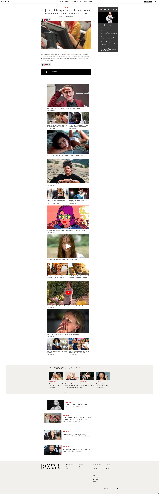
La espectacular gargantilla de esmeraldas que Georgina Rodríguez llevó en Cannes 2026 (109, 32)
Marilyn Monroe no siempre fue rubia (77, 404)
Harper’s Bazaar (69, 16)
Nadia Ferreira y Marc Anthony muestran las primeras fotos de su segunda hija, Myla (77, 418)
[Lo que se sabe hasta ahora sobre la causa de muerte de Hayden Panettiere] (52, 450)
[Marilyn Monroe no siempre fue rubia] (55, 405)
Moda (61, 1)
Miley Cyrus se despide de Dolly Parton (56, 384)
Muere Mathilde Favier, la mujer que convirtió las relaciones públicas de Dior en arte (76, 436)
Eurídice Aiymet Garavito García (77, 406)
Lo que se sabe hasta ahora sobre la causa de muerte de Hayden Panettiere (77, 450)
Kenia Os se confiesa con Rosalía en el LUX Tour (87, 385)
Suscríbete (148, 1)
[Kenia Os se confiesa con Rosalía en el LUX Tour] (87, 376)
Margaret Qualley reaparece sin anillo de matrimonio (102, 385)
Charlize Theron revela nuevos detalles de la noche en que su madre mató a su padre (72, 387)
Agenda (91, 1)
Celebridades (74, 1)
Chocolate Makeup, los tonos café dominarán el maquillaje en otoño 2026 (109, 43)
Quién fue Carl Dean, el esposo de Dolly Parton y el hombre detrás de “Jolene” (108, 26)
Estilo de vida (83, 1)
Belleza (67, 1)
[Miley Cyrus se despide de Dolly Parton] (56, 376)
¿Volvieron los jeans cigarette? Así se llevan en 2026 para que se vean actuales (108, 49)
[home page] (6, 1)
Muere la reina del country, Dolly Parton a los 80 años (107, 37)
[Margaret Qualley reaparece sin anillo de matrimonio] (103, 376)
